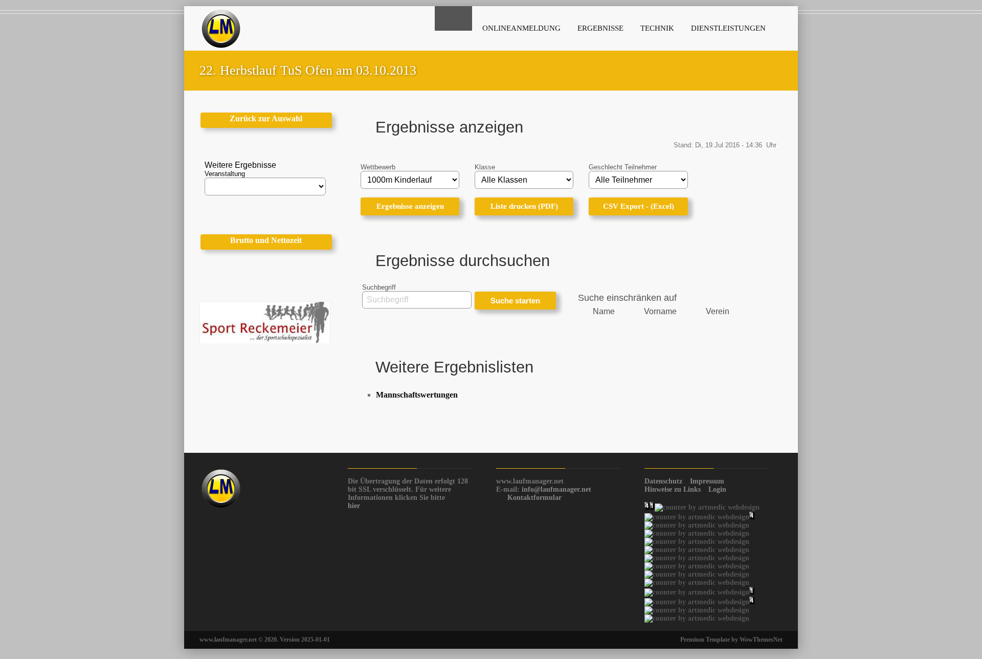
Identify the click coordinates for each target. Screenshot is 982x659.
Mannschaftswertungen (417, 394)
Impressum (707, 481)
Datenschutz (663, 481)
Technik (657, 28)
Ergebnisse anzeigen (410, 206)
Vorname (660, 311)
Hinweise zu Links (672, 489)
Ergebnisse (600, 28)
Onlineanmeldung (521, 28)
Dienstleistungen (728, 28)
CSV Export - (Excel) (638, 206)
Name (604, 311)
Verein (717, 311)
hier (354, 506)
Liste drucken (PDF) (524, 206)
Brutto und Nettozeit (266, 240)
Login (717, 489)
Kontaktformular (534, 497)
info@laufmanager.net (556, 489)
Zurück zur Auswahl (266, 118)
